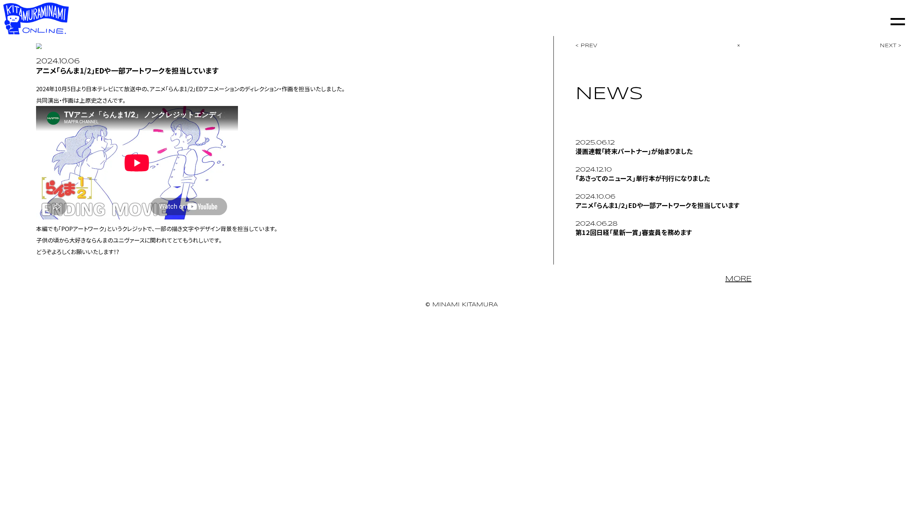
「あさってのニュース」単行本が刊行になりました (642, 178)
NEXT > (890, 45)
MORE (738, 279)
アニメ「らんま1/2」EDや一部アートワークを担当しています (657, 205)
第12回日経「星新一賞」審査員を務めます (633, 232)
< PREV (586, 45)
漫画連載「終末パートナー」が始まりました (634, 151)
